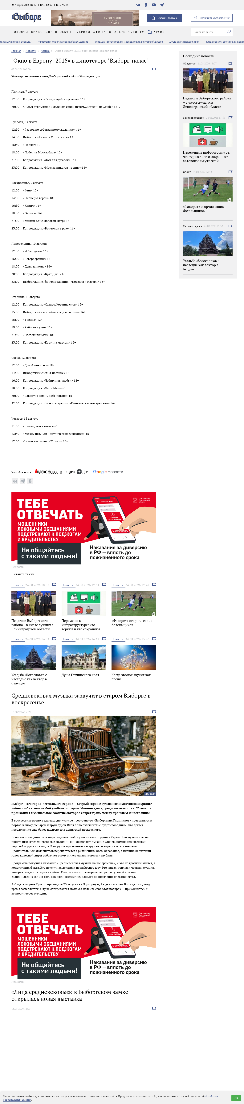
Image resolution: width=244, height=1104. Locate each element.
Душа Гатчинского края (161, 41)
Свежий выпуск (167, 18)
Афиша (45, 50)
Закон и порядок (193, 117)
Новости (31, 50)
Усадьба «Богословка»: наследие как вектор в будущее (106, 41)
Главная (16, 50)
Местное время (192, 226)
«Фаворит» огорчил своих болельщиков (40, 41)
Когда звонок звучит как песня (202, 41)
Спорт (187, 171)
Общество (189, 63)
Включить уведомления (215, 17)
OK (236, 1098)
